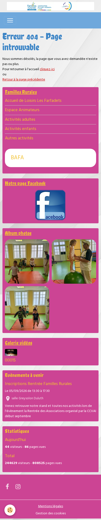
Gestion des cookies (51, 513)
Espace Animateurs (22, 110)
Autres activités (19, 138)
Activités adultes (20, 119)
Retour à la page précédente (23, 79)
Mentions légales (50, 506)
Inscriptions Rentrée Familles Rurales (38, 383)
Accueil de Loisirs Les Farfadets (33, 100)
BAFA (17, 158)
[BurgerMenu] (10, 20)
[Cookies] (9, 510)
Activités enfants (20, 129)
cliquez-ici (47, 69)
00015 (10, 360)
